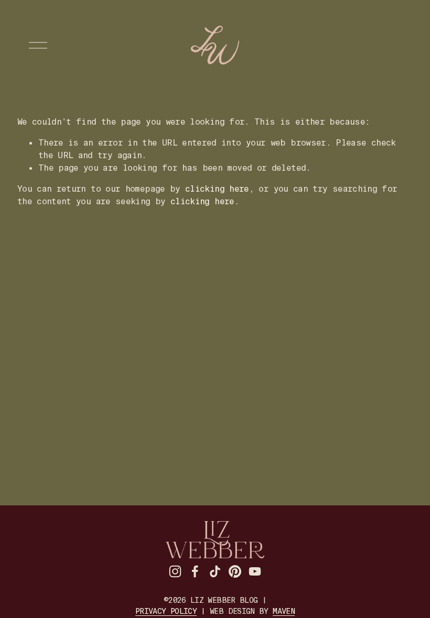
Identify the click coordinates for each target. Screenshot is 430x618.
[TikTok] (215, 571)
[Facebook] (195, 571)
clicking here (217, 188)
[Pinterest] (235, 571)
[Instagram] (175, 571)
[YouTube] (255, 571)
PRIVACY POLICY (166, 611)
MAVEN (284, 611)
